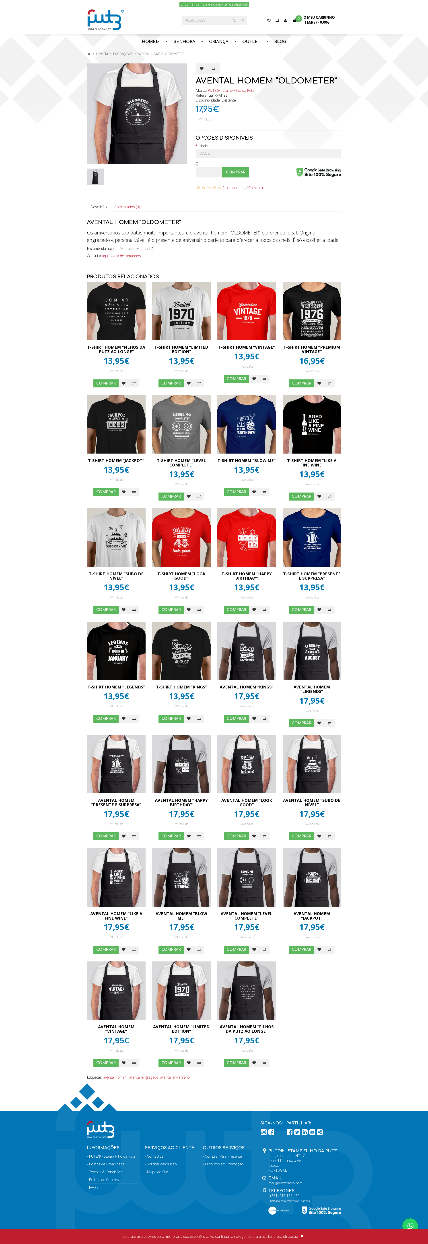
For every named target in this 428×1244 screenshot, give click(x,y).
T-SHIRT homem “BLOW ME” (247, 460)
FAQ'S (94, 1187)
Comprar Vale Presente (223, 1156)
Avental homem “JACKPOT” (312, 916)
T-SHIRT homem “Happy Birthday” (247, 576)
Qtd (199, 163)
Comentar (256, 187)
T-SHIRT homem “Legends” (116, 687)
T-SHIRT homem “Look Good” (181, 576)
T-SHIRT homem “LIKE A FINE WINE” (311, 463)
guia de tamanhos (127, 255)
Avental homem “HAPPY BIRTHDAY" (181, 802)
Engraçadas (123, 54)
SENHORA (184, 41)
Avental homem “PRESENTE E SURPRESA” (116, 802)
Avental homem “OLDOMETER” (161, 54)
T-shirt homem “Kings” (181, 687)
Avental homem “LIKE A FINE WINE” (116, 916)
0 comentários (233, 187)
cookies (150, 1236)
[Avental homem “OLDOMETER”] (138, 113)
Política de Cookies (104, 1179)
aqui (105, 255)
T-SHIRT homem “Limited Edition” (181, 349)
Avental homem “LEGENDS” (312, 689)
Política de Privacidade (106, 1164)
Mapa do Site (157, 1171)
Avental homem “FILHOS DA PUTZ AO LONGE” (247, 1029)
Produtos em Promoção (224, 1164)
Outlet (251, 41)
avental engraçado (143, 1077)
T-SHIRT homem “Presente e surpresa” (312, 576)
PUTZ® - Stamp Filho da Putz (231, 90)
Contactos (155, 1156)
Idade (203, 145)
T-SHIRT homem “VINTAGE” (246, 347)
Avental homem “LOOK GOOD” (246, 802)
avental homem (115, 1077)
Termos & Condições (106, 1171)
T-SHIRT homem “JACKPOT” (116, 460)
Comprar (235, 172)
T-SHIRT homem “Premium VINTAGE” (312, 349)
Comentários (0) (127, 206)
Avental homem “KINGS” (246, 687)
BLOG (280, 41)
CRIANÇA (218, 41)
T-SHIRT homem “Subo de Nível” (116, 576)
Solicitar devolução (162, 1164)
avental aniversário (175, 1077)
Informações (103, 1148)
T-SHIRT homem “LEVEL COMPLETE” (181, 463)
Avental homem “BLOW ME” (181, 916)
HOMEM (151, 41)
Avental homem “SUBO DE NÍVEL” (311, 802)
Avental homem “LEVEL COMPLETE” (246, 916)
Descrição (99, 206)
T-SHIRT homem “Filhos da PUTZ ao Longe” (116, 349)
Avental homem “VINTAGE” (116, 1029)
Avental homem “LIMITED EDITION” (181, 1029)
